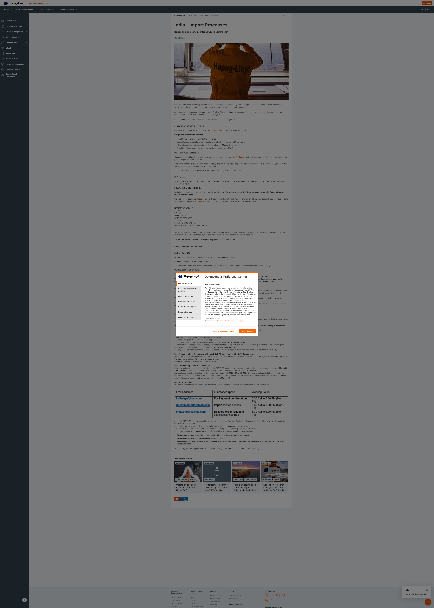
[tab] (188, 283)
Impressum (240, 321)
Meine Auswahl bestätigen (223, 331)
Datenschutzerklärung (225, 321)
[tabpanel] (230, 303)
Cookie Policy (210, 321)
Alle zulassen (247, 331)
